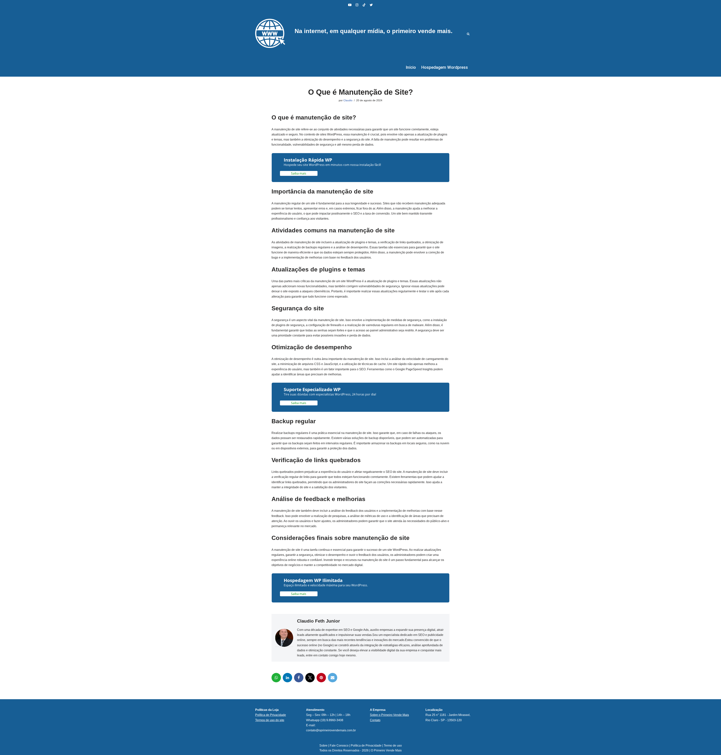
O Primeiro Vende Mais (386, 750)
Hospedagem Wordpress (444, 67)
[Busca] (468, 33)
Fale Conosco (339, 745)
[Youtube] (349, 5)
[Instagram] (357, 5)
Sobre (323, 745)
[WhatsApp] (276, 677)
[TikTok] (364, 5)
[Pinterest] (321, 677)
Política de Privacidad (269, 714)
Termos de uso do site (269, 720)
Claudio (347, 100)
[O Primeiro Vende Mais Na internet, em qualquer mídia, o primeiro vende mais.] (270, 34)
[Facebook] (298, 677)
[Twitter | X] (371, 5)
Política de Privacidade (366, 745)
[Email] (332, 677)
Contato (375, 720)
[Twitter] (310, 677)
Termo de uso (393, 745)
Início (411, 67)
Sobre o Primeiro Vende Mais (389, 714)
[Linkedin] (287, 677)
